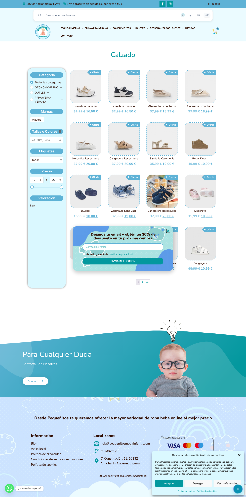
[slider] (32, 187)
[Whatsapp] (9, 488)
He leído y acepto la (109, 254)
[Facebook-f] (162, 4)
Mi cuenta (214, 4)
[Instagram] (170, 4)
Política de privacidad (207, 491)
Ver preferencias (227, 483)
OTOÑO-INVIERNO (70, 28)
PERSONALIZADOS (160, 28)
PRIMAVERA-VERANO (96, 28)
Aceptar (169, 483)
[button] (239, 455)
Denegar (198, 483)
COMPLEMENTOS (122, 28)
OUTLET (176, 28)
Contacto (67, 35)
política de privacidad (121, 254)
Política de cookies (186, 491)
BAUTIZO (140, 28)
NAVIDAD (190, 28)
